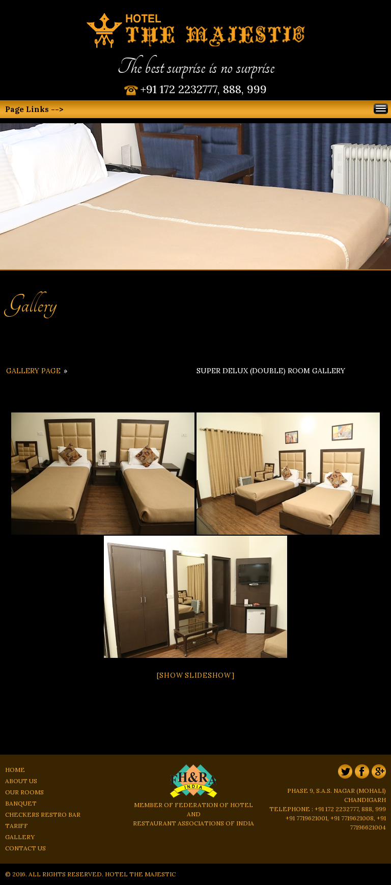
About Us (21, 781)
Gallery (20, 837)
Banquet (21, 803)
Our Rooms (24, 792)
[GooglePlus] (377, 781)
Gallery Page (33, 370)
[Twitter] (344, 781)
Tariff (16, 825)
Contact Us (25, 848)
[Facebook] (360, 781)
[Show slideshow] (196, 675)
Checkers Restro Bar (42, 814)
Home (15, 769)
